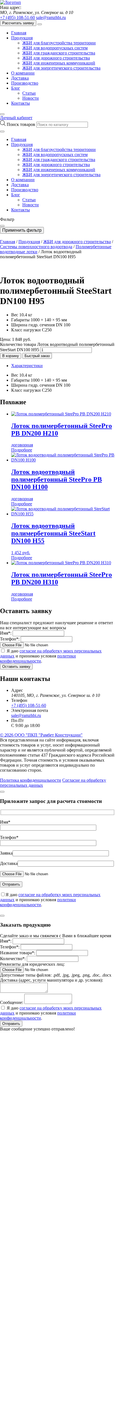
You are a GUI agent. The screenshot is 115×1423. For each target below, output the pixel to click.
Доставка (20, 78)
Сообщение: (11, 1002)
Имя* (5, 822)
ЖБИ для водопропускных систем (55, 48)
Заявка (6, 853)
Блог (15, 88)
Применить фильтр (22, 230)
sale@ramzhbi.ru (51, 17)
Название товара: (17, 952)
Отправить (11, 1024)
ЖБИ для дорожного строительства (56, 58)
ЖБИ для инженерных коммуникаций (58, 63)
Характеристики (27, 365)
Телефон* (9, 837)
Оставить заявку (16, 666)
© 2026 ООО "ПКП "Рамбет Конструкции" (41, 735)
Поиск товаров (21, 124)
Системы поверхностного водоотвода (36, 246)
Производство (24, 83)
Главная (18, 32)
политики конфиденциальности (38, 658)
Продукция (22, 37)
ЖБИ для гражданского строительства (58, 53)
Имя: (5, 633)
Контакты (20, 103)
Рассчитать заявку (18, 23)
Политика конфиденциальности (30, 780)
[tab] (63, 365)
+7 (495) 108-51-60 (17, 17)
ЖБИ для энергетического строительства (61, 68)
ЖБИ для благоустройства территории (59, 42)
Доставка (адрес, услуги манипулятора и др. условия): (51, 980)
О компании (23, 73)
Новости (30, 98)
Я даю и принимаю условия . (51, 656)
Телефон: (10, 639)
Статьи (29, 93)
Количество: (13, 958)
